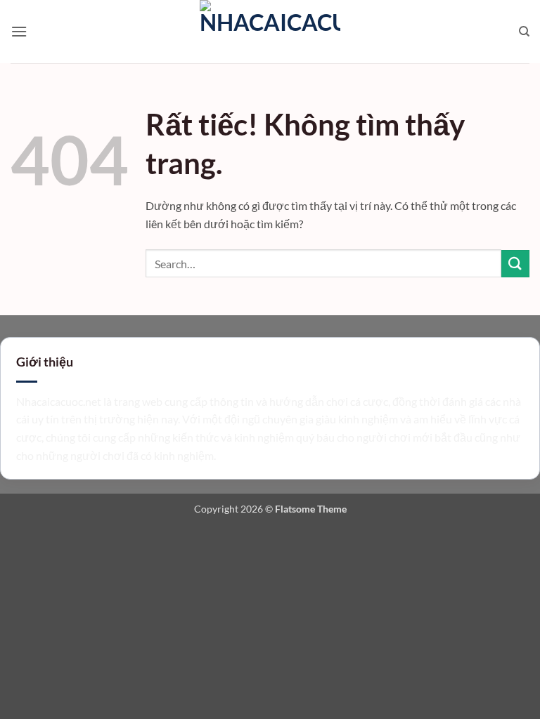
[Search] (524, 31)
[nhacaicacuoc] (270, 31)
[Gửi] (515, 263)
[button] (19, 31)
